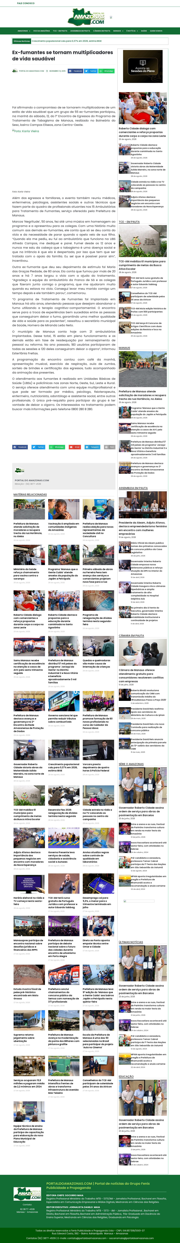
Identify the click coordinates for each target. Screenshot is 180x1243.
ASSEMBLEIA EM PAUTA (80, 31)
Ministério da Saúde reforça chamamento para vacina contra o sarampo (26, 574)
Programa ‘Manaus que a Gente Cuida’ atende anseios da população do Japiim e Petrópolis (63, 574)
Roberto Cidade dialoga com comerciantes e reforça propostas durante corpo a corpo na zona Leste (28, 621)
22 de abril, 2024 (138, 889)
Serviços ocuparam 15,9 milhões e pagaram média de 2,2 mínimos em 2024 (29, 1083)
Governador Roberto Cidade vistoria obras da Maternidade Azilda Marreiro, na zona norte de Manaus (29, 771)
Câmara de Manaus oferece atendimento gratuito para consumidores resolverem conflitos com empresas (141, 675)
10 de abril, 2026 (137, 577)
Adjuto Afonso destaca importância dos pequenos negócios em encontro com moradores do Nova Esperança (29, 859)
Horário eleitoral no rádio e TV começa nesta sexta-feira (29, 901)
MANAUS (117, 31)
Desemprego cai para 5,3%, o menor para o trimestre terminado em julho (97, 902)
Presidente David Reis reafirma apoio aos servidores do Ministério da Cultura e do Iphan (148, 712)
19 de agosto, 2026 (127, 537)
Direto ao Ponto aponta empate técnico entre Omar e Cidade (96, 943)
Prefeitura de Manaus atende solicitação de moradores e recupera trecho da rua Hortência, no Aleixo (28, 530)
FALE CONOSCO (26, 3)
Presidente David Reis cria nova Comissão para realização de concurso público (147, 727)
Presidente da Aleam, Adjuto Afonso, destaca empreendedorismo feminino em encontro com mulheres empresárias (143, 528)
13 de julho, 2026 (126, 684)
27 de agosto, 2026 (139, 287)
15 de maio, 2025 (138, 752)
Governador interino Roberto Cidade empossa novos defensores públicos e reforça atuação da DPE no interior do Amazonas (146, 567)
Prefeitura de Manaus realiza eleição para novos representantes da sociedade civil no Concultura (98, 530)
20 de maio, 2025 (138, 733)
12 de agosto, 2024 (139, 870)
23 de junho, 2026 (127, 818)
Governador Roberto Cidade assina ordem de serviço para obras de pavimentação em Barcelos (141, 811)
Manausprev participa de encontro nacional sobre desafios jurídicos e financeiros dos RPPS (28, 945)
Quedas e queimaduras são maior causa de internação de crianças (96, 663)
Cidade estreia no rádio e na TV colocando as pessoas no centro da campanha (97, 814)
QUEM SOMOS (156, 31)
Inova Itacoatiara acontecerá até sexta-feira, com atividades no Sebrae (149, 845)
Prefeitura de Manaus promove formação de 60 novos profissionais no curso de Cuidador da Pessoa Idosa (98, 722)
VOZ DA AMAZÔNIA (41, 31)
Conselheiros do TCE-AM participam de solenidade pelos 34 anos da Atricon (98, 1083)
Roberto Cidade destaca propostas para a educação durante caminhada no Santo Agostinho (62, 621)
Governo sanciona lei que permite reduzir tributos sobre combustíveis (63, 718)
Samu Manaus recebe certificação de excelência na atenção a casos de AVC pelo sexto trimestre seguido (29, 667)
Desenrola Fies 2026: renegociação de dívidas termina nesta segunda (62, 813)
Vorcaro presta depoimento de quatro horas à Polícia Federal (96, 767)
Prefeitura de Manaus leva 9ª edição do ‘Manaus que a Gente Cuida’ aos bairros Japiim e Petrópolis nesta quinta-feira (98, 995)
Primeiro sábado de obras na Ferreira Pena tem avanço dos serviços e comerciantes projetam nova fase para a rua (98, 575)
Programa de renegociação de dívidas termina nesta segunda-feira (97, 619)
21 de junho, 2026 (138, 837)
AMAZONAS (23, 31)
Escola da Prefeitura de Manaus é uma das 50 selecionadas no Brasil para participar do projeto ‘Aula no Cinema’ (98, 1041)
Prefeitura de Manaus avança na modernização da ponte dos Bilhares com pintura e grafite (63, 1039)
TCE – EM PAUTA (60, 31)
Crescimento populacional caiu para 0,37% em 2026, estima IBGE (63, 767)
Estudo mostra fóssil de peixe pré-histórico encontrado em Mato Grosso (27, 994)
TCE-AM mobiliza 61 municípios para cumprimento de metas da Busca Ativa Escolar (28, 814)
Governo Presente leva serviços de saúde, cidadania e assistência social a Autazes (62, 857)
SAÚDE (144, 31)
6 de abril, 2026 (137, 623)
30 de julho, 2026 (138, 556)
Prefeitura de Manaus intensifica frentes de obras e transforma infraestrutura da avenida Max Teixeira (63, 1087)
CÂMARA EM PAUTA (101, 31)
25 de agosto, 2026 (139, 315)
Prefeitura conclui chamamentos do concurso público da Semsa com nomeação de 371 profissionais (63, 995)
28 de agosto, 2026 (139, 176)
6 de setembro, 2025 (140, 703)
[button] (75, 71)
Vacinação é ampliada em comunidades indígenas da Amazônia (63, 527)
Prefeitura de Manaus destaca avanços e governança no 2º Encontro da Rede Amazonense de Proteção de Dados (29, 723)
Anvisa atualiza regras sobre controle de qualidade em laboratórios (96, 857)
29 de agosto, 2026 (127, 139)
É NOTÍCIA (131, 31)
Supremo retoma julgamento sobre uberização (24, 1038)
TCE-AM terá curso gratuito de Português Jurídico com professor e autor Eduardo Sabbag (62, 902)
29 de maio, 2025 (138, 718)
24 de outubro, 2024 (139, 852)
